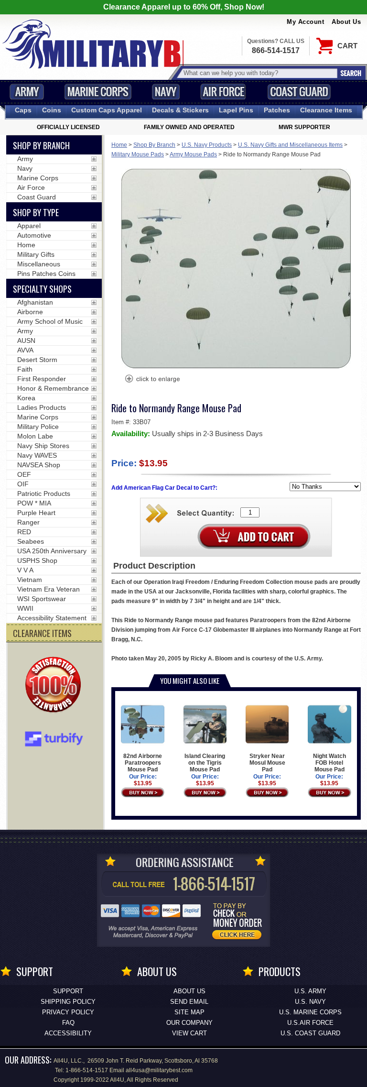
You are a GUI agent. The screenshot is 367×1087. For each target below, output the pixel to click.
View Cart (189, 1033)
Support (68, 991)
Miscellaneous (38, 264)
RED (24, 532)
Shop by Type (36, 212)
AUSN (26, 340)
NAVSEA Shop (38, 465)
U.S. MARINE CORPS (310, 1012)
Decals (180, 110)
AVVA (25, 350)
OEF (24, 474)
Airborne (30, 312)
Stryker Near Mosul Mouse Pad (267, 763)
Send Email (189, 1001)
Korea (26, 398)
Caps (23, 110)
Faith (24, 369)
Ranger (28, 522)
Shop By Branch (154, 145)
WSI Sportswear (41, 599)
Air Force (223, 91)
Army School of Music (50, 321)
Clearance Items (326, 110)
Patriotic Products (43, 493)
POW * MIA (34, 503)
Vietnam (29, 579)
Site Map (189, 1012)
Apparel (29, 226)
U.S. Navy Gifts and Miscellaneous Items (290, 145)
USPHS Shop (37, 560)
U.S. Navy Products (207, 145)
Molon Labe (35, 436)
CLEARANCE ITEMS (42, 633)
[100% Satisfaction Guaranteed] (55, 686)
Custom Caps (106, 110)
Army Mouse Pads (193, 154)
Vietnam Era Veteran (48, 589)
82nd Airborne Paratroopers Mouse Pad (142, 763)
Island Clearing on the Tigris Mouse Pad (204, 763)
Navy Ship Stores (43, 446)
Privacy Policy (68, 1012)
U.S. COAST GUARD (310, 1033)
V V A (25, 570)
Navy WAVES (37, 455)
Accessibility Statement (51, 618)
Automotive (34, 235)
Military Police (38, 426)
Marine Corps (98, 91)
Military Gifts (35, 254)
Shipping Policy (68, 1001)
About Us (346, 21)
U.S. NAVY (310, 1001)
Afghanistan (35, 302)
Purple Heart (36, 512)
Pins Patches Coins (46, 273)
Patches (277, 110)
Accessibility (68, 1033)
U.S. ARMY (310, 991)
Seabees (30, 541)
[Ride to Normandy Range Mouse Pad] (152, 380)
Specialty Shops (42, 289)
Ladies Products (41, 407)
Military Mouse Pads (137, 154)
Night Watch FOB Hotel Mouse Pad (329, 763)
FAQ (68, 1022)
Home (119, 145)
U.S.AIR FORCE (310, 1022)
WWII (25, 608)
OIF (23, 484)
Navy (166, 91)
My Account (305, 21)
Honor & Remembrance (53, 388)
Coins (51, 110)
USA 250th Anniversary (51, 551)
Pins (236, 110)
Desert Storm (37, 359)
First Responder (41, 379)
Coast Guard (299, 91)
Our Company (189, 1022)
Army (27, 91)
